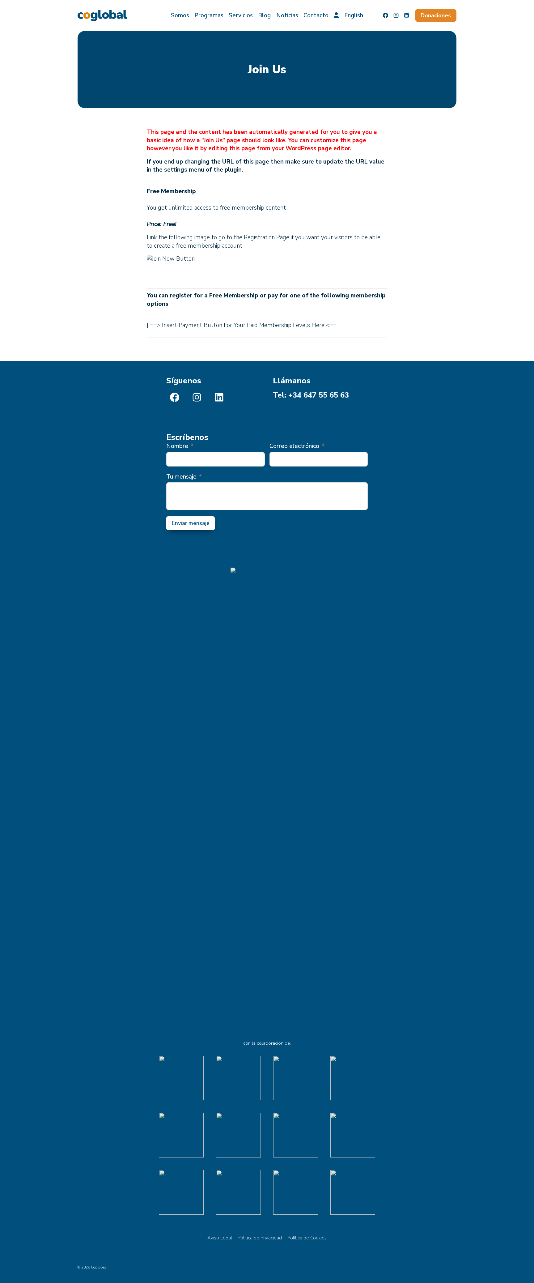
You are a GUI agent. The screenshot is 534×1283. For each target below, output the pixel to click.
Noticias (287, 15)
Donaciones (436, 15)
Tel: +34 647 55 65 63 (311, 395)
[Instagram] (396, 15)
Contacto (315, 15)
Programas (208, 15)
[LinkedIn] (406, 15)
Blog (264, 15)
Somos (180, 15)
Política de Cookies (307, 1238)
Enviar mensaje (191, 523)
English (353, 15)
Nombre (177, 446)
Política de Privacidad (260, 1238)
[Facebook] (385, 15)
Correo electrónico (294, 446)
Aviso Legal (219, 1238)
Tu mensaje (181, 477)
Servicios (241, 15)
